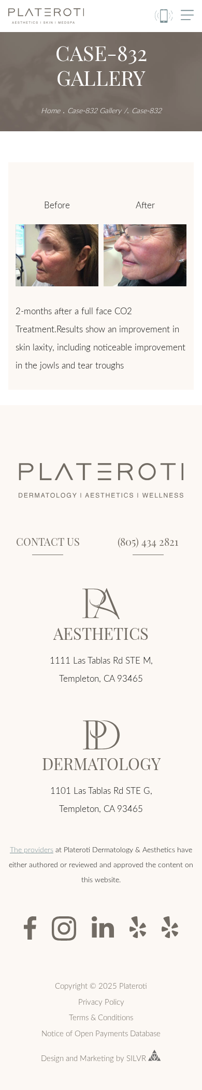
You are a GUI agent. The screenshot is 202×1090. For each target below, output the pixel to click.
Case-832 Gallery (94, 110)
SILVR (136, 1058)
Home (50, 110)
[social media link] (30, 928)
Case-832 (147, 110)
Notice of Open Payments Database (101, 1033)
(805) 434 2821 (148, 541)
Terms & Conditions (101, 1017)
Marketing (97, 1058)
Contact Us (48, 541)
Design (52, 1058)
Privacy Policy (101, 1001)
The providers (31, 849)
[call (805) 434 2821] (164, 16)
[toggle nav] (187, 16)
